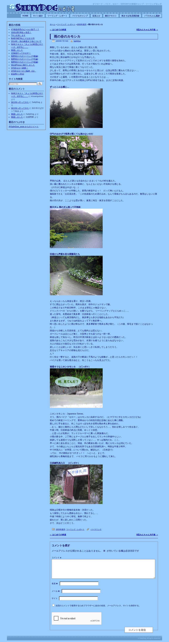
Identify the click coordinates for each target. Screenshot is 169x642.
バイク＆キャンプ (80, 15)
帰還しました (17, 50)
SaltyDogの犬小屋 (42, 7)
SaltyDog (77, 41)
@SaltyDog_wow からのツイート (24, 126)
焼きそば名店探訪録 (130, 15)
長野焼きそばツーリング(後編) (24, 56)
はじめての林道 (58, 29)
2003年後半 (81, 24)
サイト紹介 (38, 15)
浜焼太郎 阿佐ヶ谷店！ (21, 32)
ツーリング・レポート (57, 15)
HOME (25, 15)
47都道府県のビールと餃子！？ (25, 29)
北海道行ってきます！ (21, 53)
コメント (56, 557)
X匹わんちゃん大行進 (147, 29)
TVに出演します (18, 35)
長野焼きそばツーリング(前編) (24, 62)
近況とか (96, 15)
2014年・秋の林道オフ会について (26, 41)
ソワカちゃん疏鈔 (152, 15)
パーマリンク (96, 529)
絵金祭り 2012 (17, 74)
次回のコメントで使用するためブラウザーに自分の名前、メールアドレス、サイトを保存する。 (98, 605)
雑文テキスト (111, 15)
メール (56, 590)
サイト (55, 598)
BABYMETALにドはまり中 (23, 38)
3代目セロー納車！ (19, 68)
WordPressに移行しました (23, 65)
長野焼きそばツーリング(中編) (24, 59)
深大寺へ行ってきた (20, 102)
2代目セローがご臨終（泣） (23, 71)
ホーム (52, 24)
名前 (55, 583)
